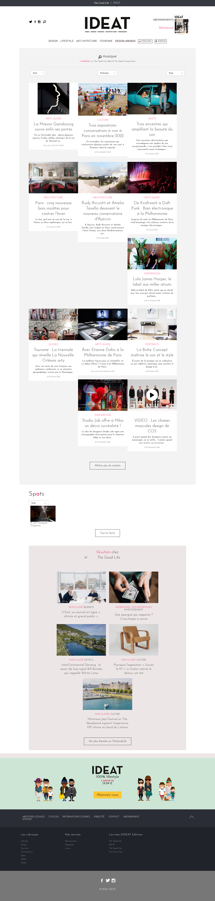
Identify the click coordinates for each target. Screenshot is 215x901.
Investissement (133, 610)
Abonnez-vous (107, 795)
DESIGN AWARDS (125, 41)
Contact (113, 817)
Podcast (146, 41)
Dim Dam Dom (116, 852)
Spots (23, 855)
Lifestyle (67, 41)
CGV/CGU (54, 817)
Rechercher (44, 21)
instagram (39, 22)
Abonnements (71, 841)
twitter (30, 22)
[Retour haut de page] (191, 817)
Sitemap (27, 819)
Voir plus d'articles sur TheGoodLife (107, 741)
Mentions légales (34, 817)
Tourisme (106, 41)
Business (89, 607)
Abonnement (131, 817)
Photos (23, 863)
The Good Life (101, 3)
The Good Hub (115, 848)
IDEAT (116, 3)
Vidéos (162, 41)
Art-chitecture (86, 41)
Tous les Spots (107, 533)
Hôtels (88, 660)
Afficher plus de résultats (108, 465)
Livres (67, 848)
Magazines (69, 845)
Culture (141, 660)
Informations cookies (76, 817)
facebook (35, 22)
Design (53, 41)
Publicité (99, 817)
